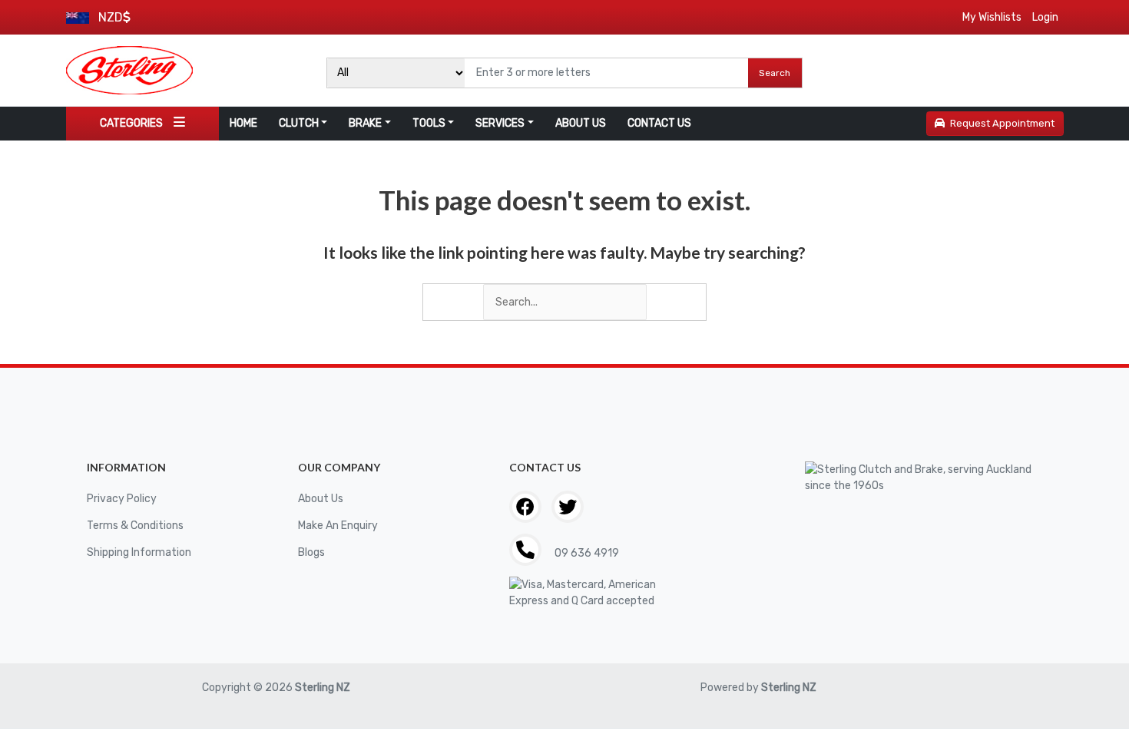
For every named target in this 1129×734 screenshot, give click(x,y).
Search (774, 73)
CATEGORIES (131, 123)
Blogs (311, 552)
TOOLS (428, 123)
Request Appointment (1002, 123)
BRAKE (365, 123)
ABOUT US (580, 123)
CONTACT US (659, 123)
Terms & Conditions (135, 525)
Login (1045, 17)
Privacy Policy (122, 498)
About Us (320, 498)
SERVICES (500, 123)
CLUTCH (299, 123)
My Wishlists (991, 17)
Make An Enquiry (338, 525)
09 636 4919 (585, 553)
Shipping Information (139, 552)
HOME (243, 123)
